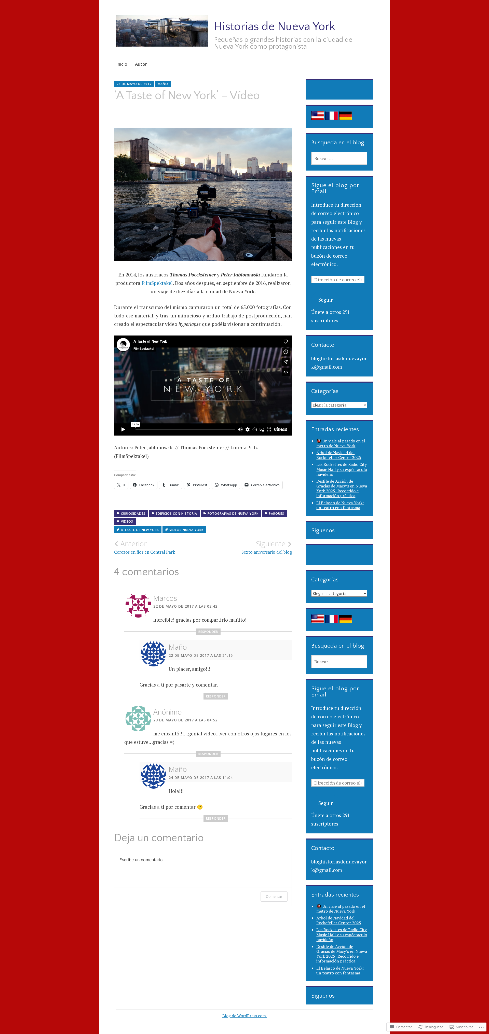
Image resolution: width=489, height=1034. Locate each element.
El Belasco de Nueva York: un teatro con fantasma (340, 505)
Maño (163, 84)
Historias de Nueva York (274, 26)
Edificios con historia (176, 513)
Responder (208, 632)
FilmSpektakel (157, 283)
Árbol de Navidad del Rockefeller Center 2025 (338, 455)
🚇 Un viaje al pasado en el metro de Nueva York (340, 443)
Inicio (121, 64)
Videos (127, 521)
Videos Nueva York (186, 530)
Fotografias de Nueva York (233, 513)
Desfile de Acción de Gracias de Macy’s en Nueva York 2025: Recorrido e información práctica (341, 488)
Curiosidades (133, 513)
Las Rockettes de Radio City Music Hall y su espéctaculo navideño (341, 469)
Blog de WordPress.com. (244, 1015)
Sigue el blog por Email (335, 188)
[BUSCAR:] (339, 158)
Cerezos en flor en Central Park (144, 547)
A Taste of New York (140, 530)
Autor (141, 64)
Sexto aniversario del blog (266, 547)
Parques (276, 513)
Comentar (274, 896)
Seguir (325, 300)
